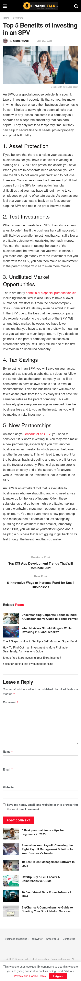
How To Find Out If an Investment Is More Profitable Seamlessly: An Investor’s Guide (35, 649)
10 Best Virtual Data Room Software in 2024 (47, 894)
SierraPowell (21, 40)
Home (6, 17)
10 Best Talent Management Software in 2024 (48, 864)
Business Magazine (16, 939)
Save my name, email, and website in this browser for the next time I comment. (42, 807)
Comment (10, 702)
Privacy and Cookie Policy (30, 976)
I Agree (58, 976)
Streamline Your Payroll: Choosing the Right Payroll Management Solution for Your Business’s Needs (48, 849)
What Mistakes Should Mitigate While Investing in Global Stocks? (47, 630)
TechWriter (36, 939)
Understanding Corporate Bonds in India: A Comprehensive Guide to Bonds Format (50, 617)
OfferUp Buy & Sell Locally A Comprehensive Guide (41, 879)
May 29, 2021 (44, 40)
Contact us (69, 939)
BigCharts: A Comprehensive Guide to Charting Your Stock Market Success (47, 909)
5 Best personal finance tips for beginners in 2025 (43, 832)
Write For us (53, 939)
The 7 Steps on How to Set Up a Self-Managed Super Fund (40, 641)
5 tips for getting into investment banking (28, 664)
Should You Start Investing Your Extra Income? (32, 658)
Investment (18, 17)
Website (8, 787)
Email (8, 769)
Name (8, 751)
